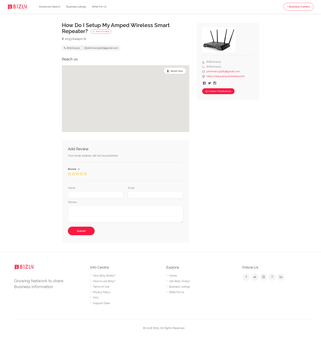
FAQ (95, 297)
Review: (72, 202)
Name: (72, 187)
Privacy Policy (101, 292)
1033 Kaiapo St (75, 39)
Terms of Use (101, 286)
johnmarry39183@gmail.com (102, 48)
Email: (131, 187)
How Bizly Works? (104, 275)
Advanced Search (49, 6)
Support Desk (101, 303)
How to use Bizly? (104, 281)
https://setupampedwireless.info (225, 76)
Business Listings (76, 6)
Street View (177, 71)
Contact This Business (219, 91)
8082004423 (73, 48)
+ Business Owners (298, 6)
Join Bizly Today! (179, 281)
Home (173, 275)
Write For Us (99, 6)
